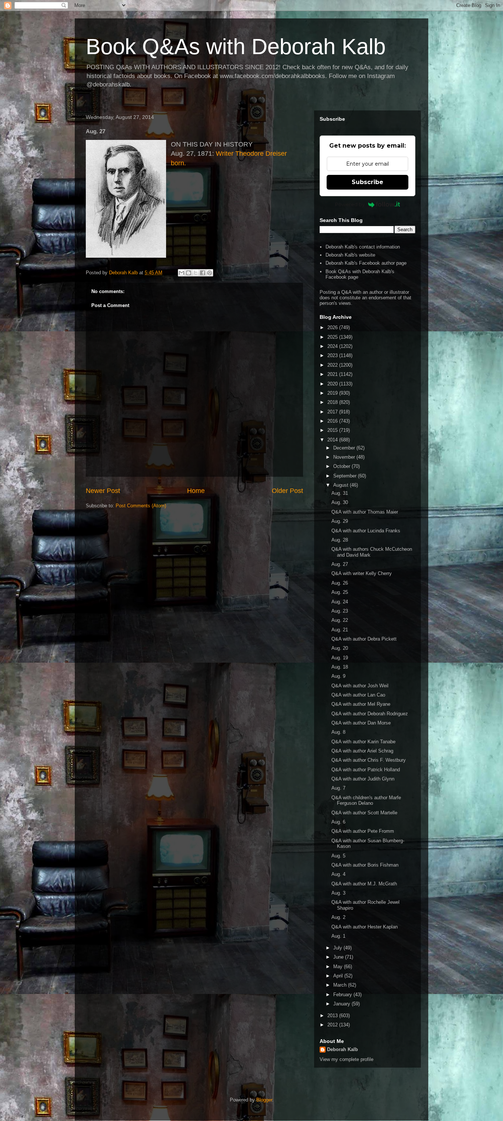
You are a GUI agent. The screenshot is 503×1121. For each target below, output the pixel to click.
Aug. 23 (339, 611)
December (344, 448)
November (344, 457)
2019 (333, 393)
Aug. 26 (339, 583)
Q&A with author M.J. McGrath (364, 883)
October (342, 466)
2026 (333, 327)
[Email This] (181, 272)
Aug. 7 (338, 788)
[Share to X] (195, 272)
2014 (333, 440)
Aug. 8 (338, 732)
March (340, 985)
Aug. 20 (339, 648)
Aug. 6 (338, 822)
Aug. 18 (339, 667)
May (338, 966)
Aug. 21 (339, 629)
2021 (333, 374)
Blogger (264, 1100)
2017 (333, 412)
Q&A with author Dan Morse (361, 723)
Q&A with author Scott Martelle (364, 812)
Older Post (287, 490)
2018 (333, 402)
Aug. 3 (338, 893)
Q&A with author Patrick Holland (365, 769)
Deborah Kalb (342, 1049)
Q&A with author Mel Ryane (360, 704)
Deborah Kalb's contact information (363, 247)
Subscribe (367, 182)
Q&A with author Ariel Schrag (362, 751)
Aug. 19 (339, 657)
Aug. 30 (339, 502)
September (345, 476)
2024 (333, 346)
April (338, 976)
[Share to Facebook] (202, 272)
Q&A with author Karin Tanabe (363, 741)
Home (196, 490)
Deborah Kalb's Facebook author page (366, 263)
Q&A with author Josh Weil (359, 685)
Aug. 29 (339, 521)
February (343, 994)
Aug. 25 (339, 592)
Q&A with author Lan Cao (358, 695)
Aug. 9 (338, 676)
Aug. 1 (338, 936)
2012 (333, 1024)
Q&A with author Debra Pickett (364, 639)
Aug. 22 (339, 620)
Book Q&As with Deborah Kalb (236, 46)
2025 (333, 337)
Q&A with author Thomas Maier (364, 512)
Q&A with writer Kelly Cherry (361, 573)
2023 (333, 355)
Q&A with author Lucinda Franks (365, 530)
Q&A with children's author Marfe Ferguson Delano (366, 800)
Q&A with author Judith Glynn (362, 779)
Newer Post (103, 490)
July (338, 948)
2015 (333, 430)
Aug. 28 (339, 540)
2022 (333, 365)
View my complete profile (346, 1059)
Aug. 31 (339, 493)
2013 (333, 1015)
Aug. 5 (338, 856)
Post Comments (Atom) (141, 505)
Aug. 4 (338, 874)
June (339, 957)
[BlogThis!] (188, 272)
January (342, 1004)
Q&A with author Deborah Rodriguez (369, 713)
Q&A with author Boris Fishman (364, 865)
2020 (333, 384)
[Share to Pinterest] (209, 272)
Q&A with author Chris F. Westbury (368, 760)
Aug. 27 (339, 564)
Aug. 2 (338, 917)
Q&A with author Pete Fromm (362, 831)
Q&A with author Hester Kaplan (364, 927)
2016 (333, 421)
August (341, 485)
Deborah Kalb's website (350, 255)
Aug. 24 (339, 601)
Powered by (350, 204)
